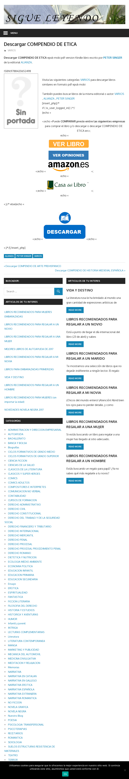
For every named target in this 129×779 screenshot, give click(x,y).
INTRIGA (13, 627)
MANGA (12, 645)
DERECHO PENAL (17, 539)
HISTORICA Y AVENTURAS (23, 614)
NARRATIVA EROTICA (20, 684)
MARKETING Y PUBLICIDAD (23, 649)
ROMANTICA (15, 737)
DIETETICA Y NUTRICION (22, 557)
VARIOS (12, 50)
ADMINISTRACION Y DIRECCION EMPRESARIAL (34, 429)
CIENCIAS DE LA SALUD (21, 465)
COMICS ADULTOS (19, 482)
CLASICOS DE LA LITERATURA (25, 469)
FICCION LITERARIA (19, 601)
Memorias (13, 667)
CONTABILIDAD (17, 495)
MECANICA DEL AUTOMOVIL (24, 654)
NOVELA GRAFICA (18, 707)
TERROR (13, 759)
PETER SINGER (112, 57)
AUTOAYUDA (15, 434)
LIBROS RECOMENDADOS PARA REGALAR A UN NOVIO (32, 326)
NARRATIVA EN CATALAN (22, 676)
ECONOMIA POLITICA (20, 566)
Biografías (13, 447)
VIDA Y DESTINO (14, 377)
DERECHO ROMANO (19, 553)
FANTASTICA (15, 596)
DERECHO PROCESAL (20, 544)
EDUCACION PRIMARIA (21, 575)
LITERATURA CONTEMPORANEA (26, 641)
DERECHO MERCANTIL (20, 535)
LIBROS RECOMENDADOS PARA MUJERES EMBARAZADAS (28, 314)
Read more (75, 310)
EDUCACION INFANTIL (20, 570)
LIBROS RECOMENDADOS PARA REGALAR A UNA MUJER (32, 339)
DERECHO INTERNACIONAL (23, 531)
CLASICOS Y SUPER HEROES (24, 473)
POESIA (12, 720)
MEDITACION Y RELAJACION (24, 663)
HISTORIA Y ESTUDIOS (21, 610)
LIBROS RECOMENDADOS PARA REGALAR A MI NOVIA (31, 359)
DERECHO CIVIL (17, 509)
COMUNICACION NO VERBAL (24, 491)
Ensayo (12, 583)
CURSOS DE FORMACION (22, 500)
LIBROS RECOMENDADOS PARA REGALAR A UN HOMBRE (32, 387)
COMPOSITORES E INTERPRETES (27, 487)
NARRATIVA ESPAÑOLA (21, 689)
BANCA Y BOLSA (17, 443)
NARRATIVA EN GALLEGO (22, 680)
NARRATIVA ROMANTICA (22, 698)
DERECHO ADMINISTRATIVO (24, 504)
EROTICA (13, 588)
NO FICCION (15, 702)
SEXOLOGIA (15, 742)
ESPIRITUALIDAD (18, 592)
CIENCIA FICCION (17, 460)
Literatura (13, 636)
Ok (65, 774)
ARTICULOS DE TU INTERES (84, 280)
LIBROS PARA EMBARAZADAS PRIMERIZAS (29, 369)
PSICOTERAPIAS (17, 729)
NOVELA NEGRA (17, 711)
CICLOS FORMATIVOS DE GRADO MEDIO (31, 451)
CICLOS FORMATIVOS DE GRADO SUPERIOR (33, 456)
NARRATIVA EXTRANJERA (22, 693)
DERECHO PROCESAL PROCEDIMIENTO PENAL (34, 548)
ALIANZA (26, 62)
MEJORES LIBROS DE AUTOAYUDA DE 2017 (29, 349)
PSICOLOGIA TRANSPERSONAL (26, 724)
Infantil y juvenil (17, 623)
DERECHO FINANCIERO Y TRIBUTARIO (29, 526)
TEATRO (13, 755)
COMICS (12, 478)
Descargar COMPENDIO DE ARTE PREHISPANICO (33, 266)
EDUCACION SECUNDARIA (23, 579)
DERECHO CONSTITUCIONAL (24, 513)
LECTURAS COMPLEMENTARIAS (26, 632)
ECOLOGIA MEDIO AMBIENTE (25, 561)
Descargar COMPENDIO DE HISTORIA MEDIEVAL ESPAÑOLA (89, 270)
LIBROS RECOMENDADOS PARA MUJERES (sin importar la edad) (30, 399)
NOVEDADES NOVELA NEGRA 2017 (24, 409)
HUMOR (12, 619)
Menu (14, 33)
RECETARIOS (15, 733)
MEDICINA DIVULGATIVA (22, 658)
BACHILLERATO (17, 438)
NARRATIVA (14, 671)
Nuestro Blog (15, 715)
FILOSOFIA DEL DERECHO (22, 605)
